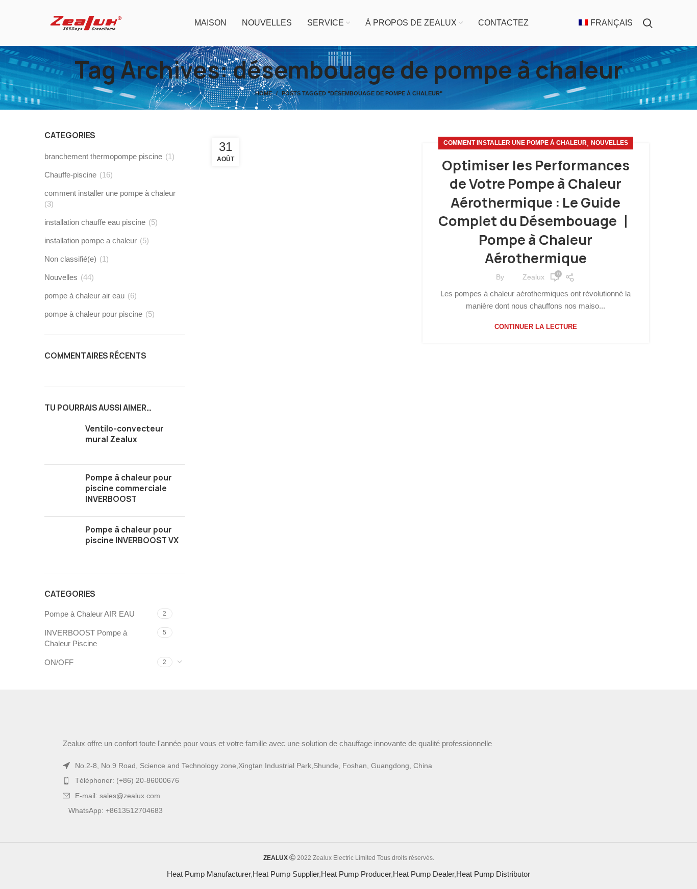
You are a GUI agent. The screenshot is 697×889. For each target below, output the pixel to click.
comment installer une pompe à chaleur (515, 150)
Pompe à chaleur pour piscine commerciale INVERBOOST (128, 509)
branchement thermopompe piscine (103, 176)
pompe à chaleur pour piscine (93, 334)
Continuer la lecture (535, 334)
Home (263, 114)
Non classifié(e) (70, 279)
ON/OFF (58, 682)
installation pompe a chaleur (90, 261)
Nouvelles (609, 150)
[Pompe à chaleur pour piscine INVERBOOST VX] (61, 561)
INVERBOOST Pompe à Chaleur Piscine (85, 658)
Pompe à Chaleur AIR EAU (89, 634)
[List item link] (348, 811)
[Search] (648, 43)
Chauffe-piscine (70, 195)
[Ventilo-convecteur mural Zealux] (61, 460)
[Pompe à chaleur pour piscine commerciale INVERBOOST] (61, 511)
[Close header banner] (684, 10)
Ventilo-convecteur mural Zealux (124, 454)
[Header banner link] (333, 10)
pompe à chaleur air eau (84, 316)
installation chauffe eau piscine (94, 242)
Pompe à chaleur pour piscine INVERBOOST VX (132, 555)
